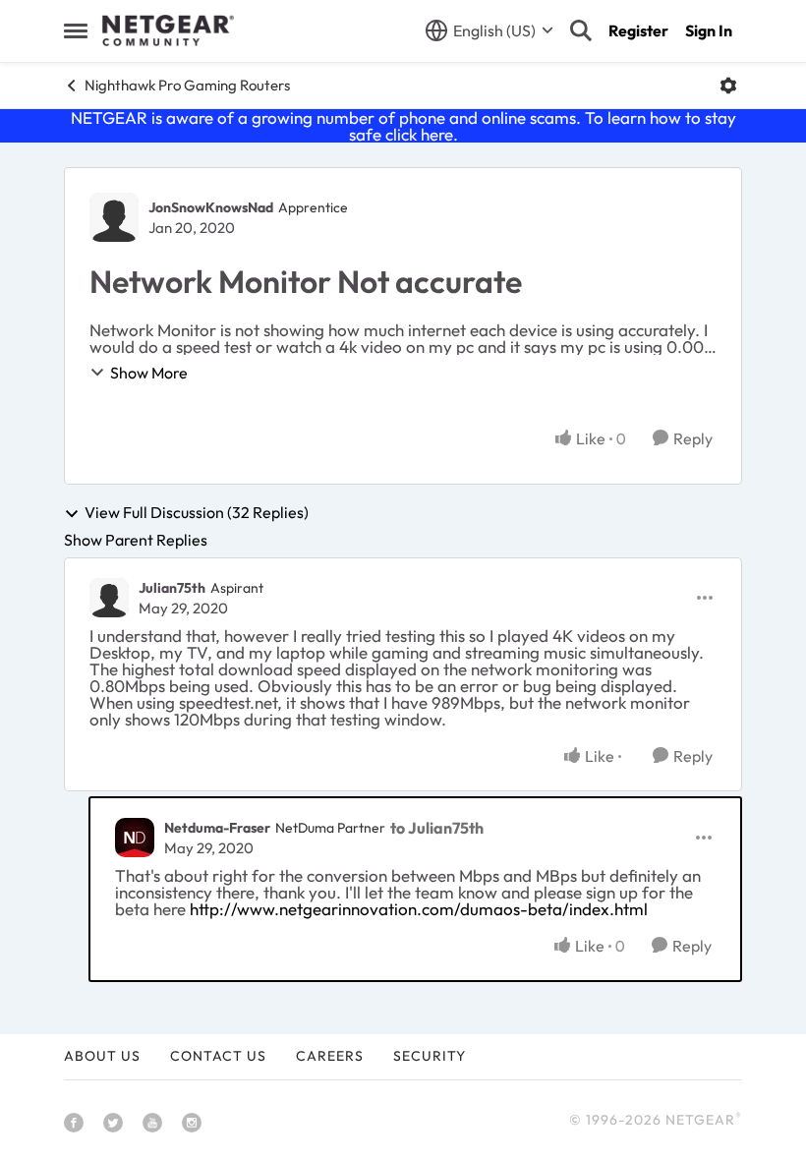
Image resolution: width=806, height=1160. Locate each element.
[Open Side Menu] (75, 30)
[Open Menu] (728, 85)
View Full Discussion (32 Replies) (197, 513)
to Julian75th (437, 828)
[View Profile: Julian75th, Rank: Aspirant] (109, 597)
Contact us (218, 1056)
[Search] (581, 30)
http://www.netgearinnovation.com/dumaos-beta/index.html (419, 909)
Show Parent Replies (135, 540)
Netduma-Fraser (217, 828)
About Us (102, 1056)
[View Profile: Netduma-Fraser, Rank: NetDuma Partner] (134, 837)
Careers (330, 1056)
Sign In (708, 30)
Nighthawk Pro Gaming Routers (187, 85)
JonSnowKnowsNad (210, 207)
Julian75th (172, 588)
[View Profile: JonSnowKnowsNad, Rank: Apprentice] (114, 217)
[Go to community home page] (168, 30)
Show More (149, 372)
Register (638, 30)
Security (429, 1056)
